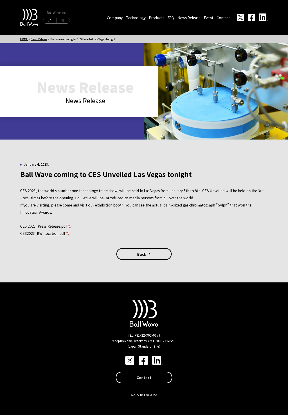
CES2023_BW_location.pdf (42, 233)
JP (50, 20)
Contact (144, 377)
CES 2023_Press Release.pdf (43, 226)
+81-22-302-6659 (147, 335)
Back (141, 254)
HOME (24, 39)
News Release (39, 39)
